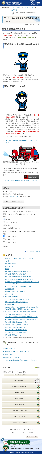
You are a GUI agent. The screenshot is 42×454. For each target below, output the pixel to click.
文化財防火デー (9, 304)
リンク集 (30, 432)
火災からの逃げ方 (10, 294)
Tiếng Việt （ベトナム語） (19, 410)
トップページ (15, 7)
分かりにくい (9, 225)
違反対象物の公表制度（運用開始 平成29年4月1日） (21, 319)
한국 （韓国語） (19, 404)
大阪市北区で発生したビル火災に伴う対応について (20, 311)
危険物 (7, 269)
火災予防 (14, 10)
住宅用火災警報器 (10, 263)
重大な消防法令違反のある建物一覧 (16, 322)
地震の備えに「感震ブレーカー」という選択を (19, 258)
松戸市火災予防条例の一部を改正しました (18, 271)
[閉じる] (2, 439)
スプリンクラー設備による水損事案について (18, 286)
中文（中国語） (19, 398)
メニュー (38, 4)
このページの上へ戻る (33, 251)
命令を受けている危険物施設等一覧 (16, 330)
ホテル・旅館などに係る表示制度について (18, 332)
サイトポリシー (29, 429)
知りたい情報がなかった (12, 228)
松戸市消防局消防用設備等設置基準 (16, 274)
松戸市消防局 (29, 7)
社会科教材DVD (9, 289)
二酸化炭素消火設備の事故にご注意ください (18, 314)
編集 (38, 367)
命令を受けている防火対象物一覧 (15, 327)
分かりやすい (9, 219)
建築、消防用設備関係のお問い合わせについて (19, 276)
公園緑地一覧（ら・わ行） (11, 357)
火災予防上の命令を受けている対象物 (16, 324)
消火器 (7, 261)
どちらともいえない (11, 222)
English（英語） (19, 392)
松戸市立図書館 (8, 354)
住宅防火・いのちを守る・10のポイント (17, 291)
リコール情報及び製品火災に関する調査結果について (21, 317)
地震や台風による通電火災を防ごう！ (16, 302)
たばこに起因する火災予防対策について (17, 299)
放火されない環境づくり (12, 297)
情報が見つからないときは (19, 386)
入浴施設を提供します (10, 348)
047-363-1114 (14, 196)
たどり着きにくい (10, 242)
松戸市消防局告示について (13, 335)
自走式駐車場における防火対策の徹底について (19, 279)
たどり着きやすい (10, 236)
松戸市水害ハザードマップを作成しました (16, 351)
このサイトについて (14, 429)
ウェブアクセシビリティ (16, 432)
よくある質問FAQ (19, 380)
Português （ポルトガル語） (20, 423)
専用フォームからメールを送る (13, 201)
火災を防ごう (9, 266)
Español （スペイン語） (20, 416)
